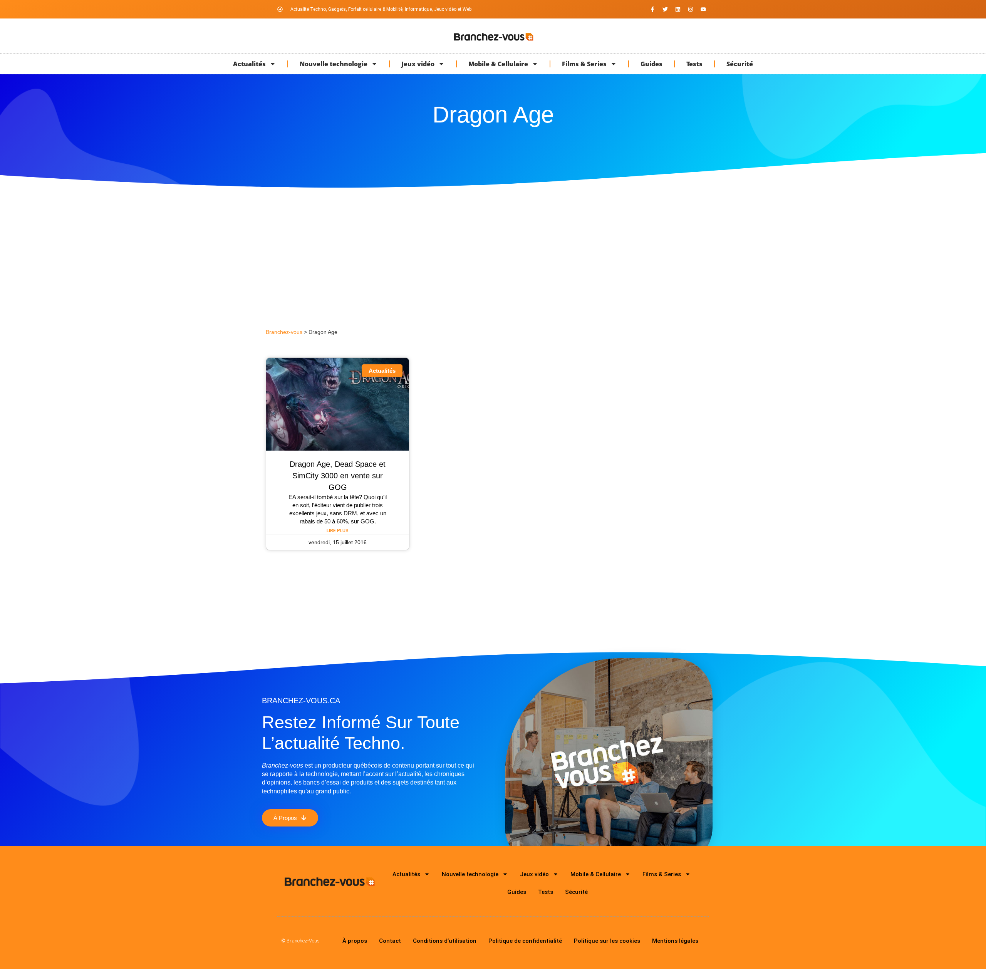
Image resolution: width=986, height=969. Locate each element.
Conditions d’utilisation (444, 940)
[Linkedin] (677, 9)
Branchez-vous (284, 332)
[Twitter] (665, 9)
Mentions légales (675, 940)
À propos (354, 940)
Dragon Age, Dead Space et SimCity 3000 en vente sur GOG (338, 475)
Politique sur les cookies (607, 940)
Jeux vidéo (417, 64)
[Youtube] (703, 9)
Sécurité (739, 64)
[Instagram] (690, 9)
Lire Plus (338, 530)
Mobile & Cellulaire (498, 64)
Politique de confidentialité (525, 940)
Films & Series (584, 64)
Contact (390, 940)
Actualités (249, 64)
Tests (694, 64)
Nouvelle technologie (333, 64)
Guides (651, 64)
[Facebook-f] (652, 9)
